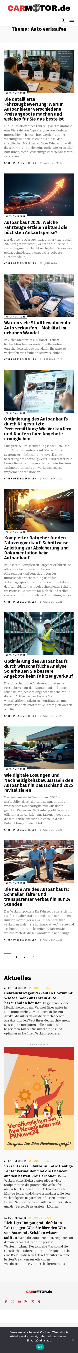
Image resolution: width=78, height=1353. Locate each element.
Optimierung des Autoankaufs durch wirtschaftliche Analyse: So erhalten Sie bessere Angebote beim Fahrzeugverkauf (38, 668)
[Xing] (39, 1300)
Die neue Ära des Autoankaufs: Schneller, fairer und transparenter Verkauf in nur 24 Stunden (37, 897)
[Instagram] (12, 1300)
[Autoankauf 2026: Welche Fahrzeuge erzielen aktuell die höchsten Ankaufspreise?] (39, 194)
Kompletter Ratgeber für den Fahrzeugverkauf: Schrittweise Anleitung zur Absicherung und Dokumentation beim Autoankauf (36, 548)
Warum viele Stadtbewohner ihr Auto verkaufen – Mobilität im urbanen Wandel (37, 327)
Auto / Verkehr (16, 93)
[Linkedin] (19, 1300)
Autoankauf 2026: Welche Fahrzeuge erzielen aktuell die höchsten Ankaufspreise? (35, 227)
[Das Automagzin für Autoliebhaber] (39, 8)
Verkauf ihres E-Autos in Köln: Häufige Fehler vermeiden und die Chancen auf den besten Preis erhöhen (38, 1171)
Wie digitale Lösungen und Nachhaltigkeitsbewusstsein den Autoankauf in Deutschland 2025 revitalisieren (38, 782)
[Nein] (73, 1340)
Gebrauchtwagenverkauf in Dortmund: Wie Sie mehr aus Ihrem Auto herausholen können (38, 998)
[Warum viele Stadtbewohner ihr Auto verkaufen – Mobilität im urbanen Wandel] (39, 295)
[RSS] (25, 1300)
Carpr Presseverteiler (20, 163)
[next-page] (33, 957)
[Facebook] (5, 1300)
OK (40, 1346)
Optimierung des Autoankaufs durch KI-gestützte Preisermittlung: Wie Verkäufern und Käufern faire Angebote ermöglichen (37, 429)
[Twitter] (32, 1300)
